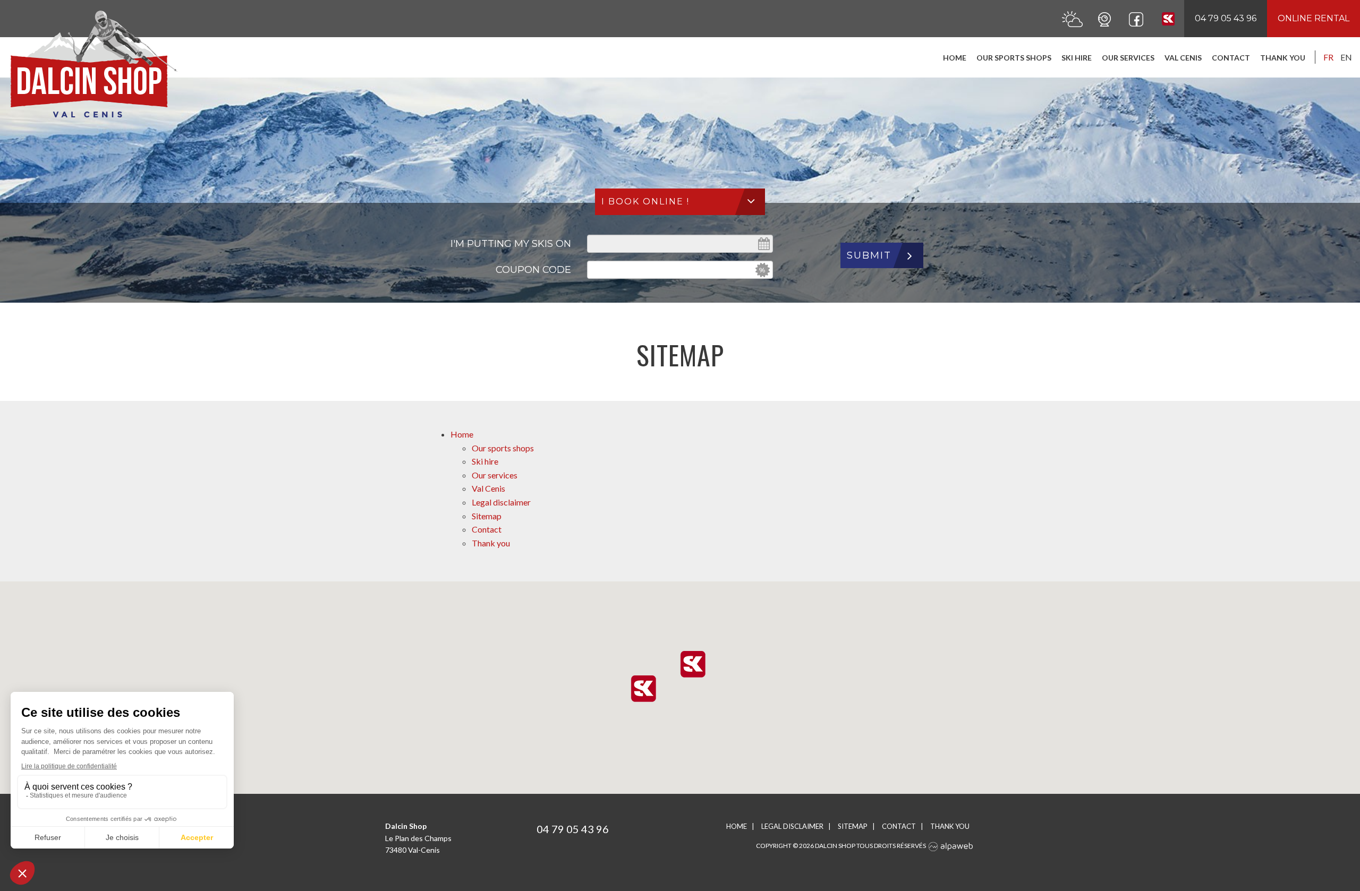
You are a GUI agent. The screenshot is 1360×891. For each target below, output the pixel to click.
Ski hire (1076, 57)
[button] (692, 664)
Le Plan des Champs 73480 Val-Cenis (418, 837)
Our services (1128, 57)
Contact (1231, 57)
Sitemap (487, 516)
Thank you (1282, 57)
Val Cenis (1183, 57)
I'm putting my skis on (510, 244)
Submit (869, 255)
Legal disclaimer (501, 502)
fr (1328, 57)
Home (954, 57)
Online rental (1313, 18)
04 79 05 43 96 (1225, 18)
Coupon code (533, 270)
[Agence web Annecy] (951, 846)
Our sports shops (1013, 57)
